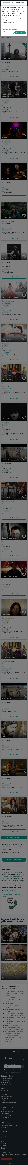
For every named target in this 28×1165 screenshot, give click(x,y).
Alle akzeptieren (20, 33)
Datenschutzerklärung (8, 22)
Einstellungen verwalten (10, 29)
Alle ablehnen (9, 33)
